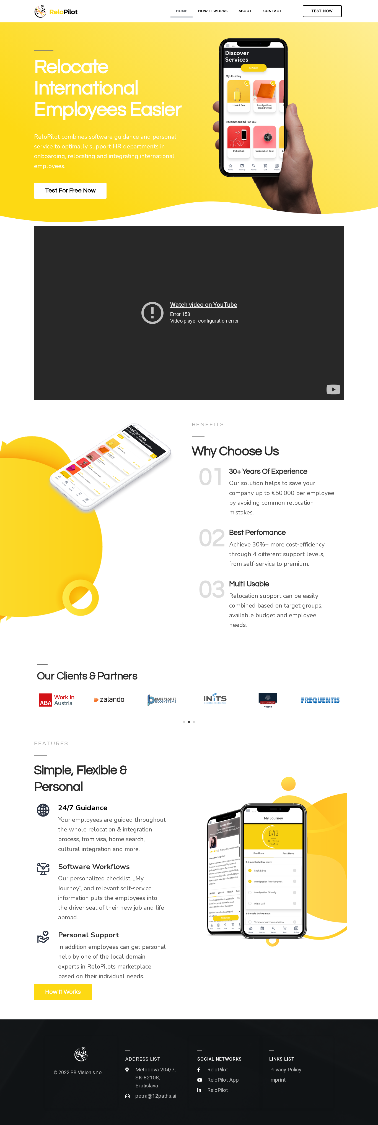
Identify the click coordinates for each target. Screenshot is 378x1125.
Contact (272, 11)
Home (181, 11)
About (245, 11)
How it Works (212, 11)
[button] (322, 11)
